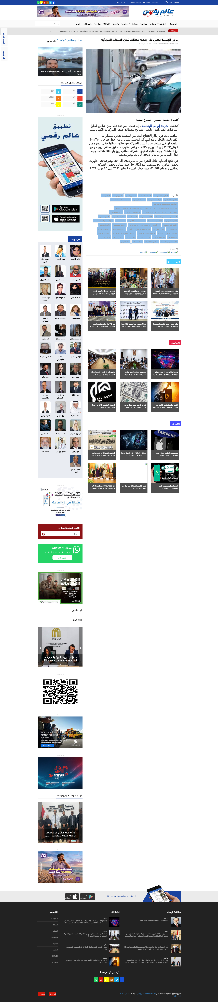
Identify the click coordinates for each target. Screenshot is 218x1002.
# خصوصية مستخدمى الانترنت (167, 233)
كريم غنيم (45, 338)
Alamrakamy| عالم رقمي (146, 993)
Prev (40, 647)
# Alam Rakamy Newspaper (121, 199)
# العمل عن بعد (118, 237)
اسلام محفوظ (45, 356)
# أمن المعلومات (105, 224)
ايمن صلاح (76, 279)
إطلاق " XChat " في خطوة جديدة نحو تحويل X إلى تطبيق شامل (133, 453)
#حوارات (55, 962)
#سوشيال (54, 937)
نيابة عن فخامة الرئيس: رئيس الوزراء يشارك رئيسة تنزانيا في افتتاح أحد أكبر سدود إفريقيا (104, 293)
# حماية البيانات (172, 229)
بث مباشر (88, 24)
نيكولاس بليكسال (60, 396)
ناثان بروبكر (60, 376)
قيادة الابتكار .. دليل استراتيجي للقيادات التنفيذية (60, 658)
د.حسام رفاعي (45, 451)
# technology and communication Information (144, 224)
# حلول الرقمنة (117, 195)
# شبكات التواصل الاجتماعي (146, 233)
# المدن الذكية (137, 241)
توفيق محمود (76, 356)
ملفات (153, 24)
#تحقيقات (54, 918)
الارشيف (4, 55)
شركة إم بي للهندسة (155, 126)
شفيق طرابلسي (45, 396)
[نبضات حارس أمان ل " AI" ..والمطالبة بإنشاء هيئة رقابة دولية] (60, 60)
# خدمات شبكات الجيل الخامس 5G (123, 233)
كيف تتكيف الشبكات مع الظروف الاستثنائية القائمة (134, 486)
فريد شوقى (60, 258)
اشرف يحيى (45, 415)
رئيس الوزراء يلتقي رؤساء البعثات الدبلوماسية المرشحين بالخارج (103, 372)
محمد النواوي (45, 279)
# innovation (120, 220)
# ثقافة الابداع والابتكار (170, 224)
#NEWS (55, 956)
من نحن (42, 993)
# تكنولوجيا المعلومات (161, 195)
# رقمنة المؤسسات (119, 224)
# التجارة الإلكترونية (118, 229)
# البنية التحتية (132, 216)
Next (81, 647)
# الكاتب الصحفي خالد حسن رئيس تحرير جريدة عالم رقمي (160, 212)
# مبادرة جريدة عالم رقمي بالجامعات (166, 216)
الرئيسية (173, 24)
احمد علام (75, 376)
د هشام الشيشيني (60, 358)
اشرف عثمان (60, 338)
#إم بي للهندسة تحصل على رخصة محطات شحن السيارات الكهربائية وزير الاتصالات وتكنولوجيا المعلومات (146, 208)
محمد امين (45, 433)
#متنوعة (55, 949)
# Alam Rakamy (116, 212)
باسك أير (45, 376)
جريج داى (75, 451)
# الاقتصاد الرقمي (103, 229)
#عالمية (55, 943)
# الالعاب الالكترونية (146, 216)
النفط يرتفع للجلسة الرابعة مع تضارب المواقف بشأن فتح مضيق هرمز (165, 407)
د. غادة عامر (75, 297)
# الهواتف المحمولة (118, 216)
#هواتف (55, 931)
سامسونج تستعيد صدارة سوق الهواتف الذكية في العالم (166, 453)
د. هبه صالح (60, 297)
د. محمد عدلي (60, 317)
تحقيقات (162, 24)
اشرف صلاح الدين (75, 470)
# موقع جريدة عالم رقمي (132, 212)
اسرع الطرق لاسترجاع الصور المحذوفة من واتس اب (168, 486)
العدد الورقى (4, 38)
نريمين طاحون (75, 433)
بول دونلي (60, 415)
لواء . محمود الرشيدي (45, 298)
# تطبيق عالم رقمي (171, 220)
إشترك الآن (62, 557)
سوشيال (134, 24)
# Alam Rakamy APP (155, 220)
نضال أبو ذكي (60, 451)
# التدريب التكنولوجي (171, 199)
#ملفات (55, 924)
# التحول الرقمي (130, 195)
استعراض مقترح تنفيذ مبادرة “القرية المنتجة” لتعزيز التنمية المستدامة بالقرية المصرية (135, 374)
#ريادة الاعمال (173, 237)
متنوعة (116, 24)
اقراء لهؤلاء (75, 239)
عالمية (125, 24)
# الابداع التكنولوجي (159, 237)
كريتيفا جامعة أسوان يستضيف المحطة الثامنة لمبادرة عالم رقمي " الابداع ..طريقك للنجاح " (60, 835)
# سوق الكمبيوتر (104, 216)
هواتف (144, 24)
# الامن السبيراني (104, 237)
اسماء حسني (75, 317)
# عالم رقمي (106, 195)
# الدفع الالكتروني (159, 229)
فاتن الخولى (75, 258)
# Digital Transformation (136, 220)
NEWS (107, 24)
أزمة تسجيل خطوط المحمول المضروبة (154, 920)
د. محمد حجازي (75, 338)
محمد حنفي (60, 279)
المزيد (78, 24)
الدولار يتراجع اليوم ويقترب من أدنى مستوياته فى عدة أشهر (135, 405)
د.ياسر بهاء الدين (45, 260)
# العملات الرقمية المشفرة (169, 241)
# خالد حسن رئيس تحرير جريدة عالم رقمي (165, 203)
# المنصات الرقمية (144, 237)
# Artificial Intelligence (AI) (103, 220)
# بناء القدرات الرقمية (154, 199)
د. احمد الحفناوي (45, 319)
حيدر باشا (75, 394)
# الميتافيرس (125, 241)
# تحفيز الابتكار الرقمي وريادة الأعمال (139, 229)
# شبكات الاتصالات (145, 195)
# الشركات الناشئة (104, 233)
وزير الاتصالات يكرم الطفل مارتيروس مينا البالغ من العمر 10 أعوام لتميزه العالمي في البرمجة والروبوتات (146, 947)
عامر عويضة (60, 433)
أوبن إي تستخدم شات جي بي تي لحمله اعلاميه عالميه (103, 405)
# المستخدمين (130, 237)
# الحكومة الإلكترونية (151, 241)
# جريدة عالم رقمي (139, 199)
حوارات (98, 24)
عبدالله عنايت (75, 415)
